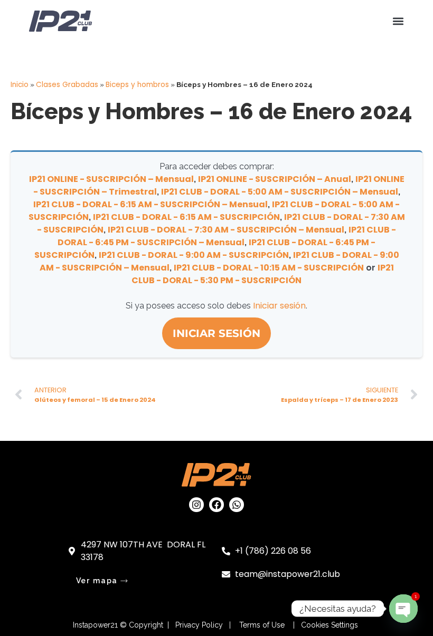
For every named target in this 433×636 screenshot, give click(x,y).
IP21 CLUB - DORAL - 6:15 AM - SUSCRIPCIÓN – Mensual (150, 204)
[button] (398, 21)
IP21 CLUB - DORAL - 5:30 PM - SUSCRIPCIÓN (262, 274)
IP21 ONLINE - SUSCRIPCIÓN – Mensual (111, 179)
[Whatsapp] (236, 504)
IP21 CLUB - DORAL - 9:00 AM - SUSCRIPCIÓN (194, 255)
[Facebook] (216, 504)
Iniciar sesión (279, 306)
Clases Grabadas (67, 85)
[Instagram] (196, 504)
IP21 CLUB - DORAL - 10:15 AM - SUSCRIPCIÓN (269, 268)
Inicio (20, 85)
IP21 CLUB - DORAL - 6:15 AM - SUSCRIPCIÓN (186, 217)
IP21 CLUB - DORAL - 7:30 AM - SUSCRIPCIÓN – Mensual (226, 230)
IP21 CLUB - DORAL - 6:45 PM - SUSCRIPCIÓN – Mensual (227, 236)
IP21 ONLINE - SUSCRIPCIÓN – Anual (274, 179)
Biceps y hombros (137, 85)
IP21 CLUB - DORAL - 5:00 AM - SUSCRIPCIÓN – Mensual (279, 192)
